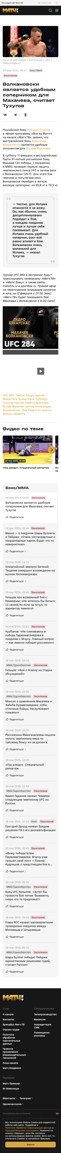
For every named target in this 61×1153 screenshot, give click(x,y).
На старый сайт (45, 3)
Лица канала (10, 1062)
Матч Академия (12, 1068)
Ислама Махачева (38, 148)
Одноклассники (12, 1104)
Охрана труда (11, 1029)
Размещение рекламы (41, 1034)
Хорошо (30, 1144)
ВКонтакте (9, 1098)
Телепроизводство (45, 1014)
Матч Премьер (11, 1083)
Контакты (8, 1019)
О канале (8, 1014)
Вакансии (40, 1019)
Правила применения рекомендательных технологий (14, 1053)
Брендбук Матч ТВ (13, 1024)
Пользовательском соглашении (22, 1130)
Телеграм (25, 1098)
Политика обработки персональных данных (11, 1039)
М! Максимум (11, 1088)
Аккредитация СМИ (42, 1026)
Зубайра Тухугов (38, 130)
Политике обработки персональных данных (28, 1128)
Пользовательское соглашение (16, 1113)
